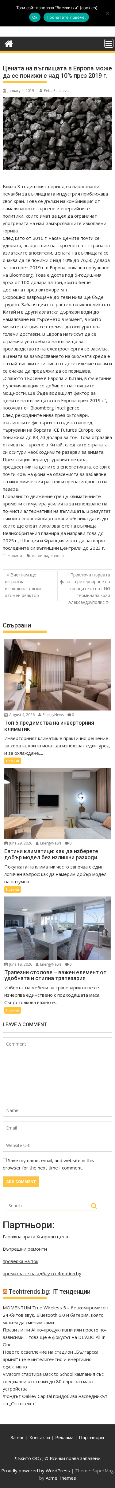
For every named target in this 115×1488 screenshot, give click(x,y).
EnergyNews (53, 714)
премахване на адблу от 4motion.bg (42, 1273)
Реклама (64, 1437)
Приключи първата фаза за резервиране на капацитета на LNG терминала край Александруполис (85, 588)
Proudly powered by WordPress (35, 1470)
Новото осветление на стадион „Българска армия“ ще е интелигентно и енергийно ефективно (50, 1359)
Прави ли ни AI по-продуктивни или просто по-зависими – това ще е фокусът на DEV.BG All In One (55, 1337)
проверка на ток (20, 1261)
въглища (40, 555)
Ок (35, 17)
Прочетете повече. (66, 17)
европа (57, 555)
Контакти (40, 1437)
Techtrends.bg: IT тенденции (49, 1291)
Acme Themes (61, 1478)
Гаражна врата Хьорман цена (35, 1236)
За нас (17, 1437)
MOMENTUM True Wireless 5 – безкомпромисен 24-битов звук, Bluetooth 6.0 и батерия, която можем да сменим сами (55, 1314)
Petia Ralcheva (56, 90)
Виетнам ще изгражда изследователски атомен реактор (23, 585)
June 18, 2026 (20, 964)
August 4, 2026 (21, 714)
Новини (15, 555)
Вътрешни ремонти (25, 1249)
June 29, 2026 (20, 843)
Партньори (91, 1437)
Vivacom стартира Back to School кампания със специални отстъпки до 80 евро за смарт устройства (53, 1381)
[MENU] (108, 43)
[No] (107, 13)
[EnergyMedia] (9, 43)
